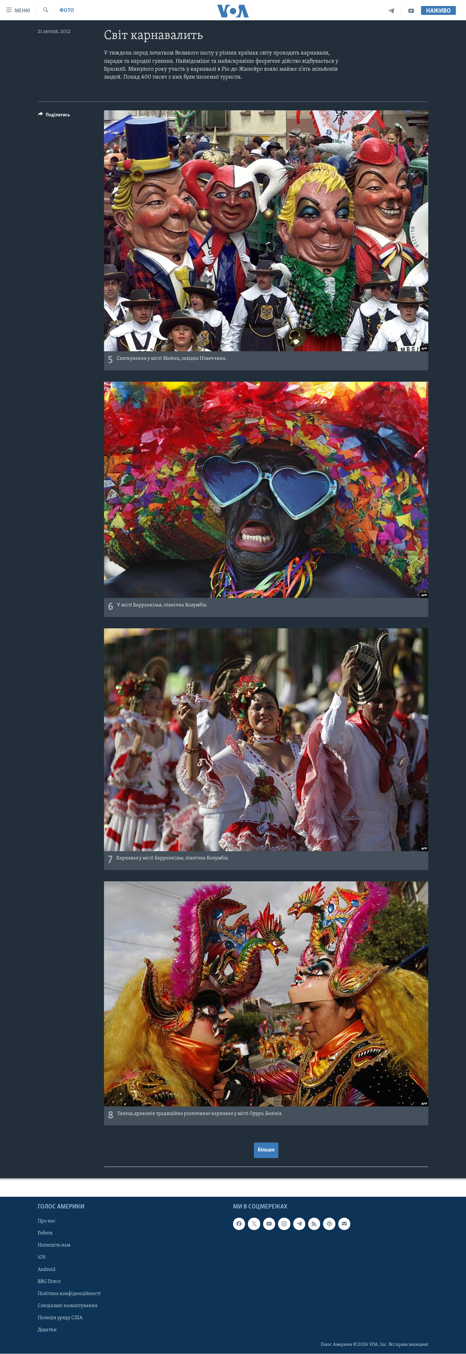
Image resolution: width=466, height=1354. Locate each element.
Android (46, 1269)
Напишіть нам (54, 1245)
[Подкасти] (329, 1224)
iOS (42, 1257)
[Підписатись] (344, 1224)
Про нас (46, 1221)
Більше (266, 1150)
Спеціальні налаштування (67, 1305)
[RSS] (314, 1224)
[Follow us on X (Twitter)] (254, 1224)
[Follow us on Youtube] (269, 1224)
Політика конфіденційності (69, 1293)
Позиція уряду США (60, 1317)
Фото (67, 11)
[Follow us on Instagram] (284, 1224)
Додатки (47, 1329)
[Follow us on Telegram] (299, 1224)
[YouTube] (411, 11)
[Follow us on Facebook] (239, 1224)
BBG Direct (49, 1281)
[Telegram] (391, 11)
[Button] (54, 116)
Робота (45, 1233)
